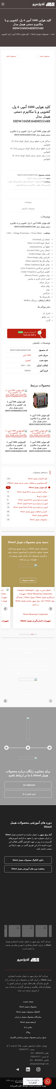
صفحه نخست (28, 1002)
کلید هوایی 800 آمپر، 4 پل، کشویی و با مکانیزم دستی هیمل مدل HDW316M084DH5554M (16, 406)
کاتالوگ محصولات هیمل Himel (28, 1012)
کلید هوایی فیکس (23, 181)
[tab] (36, 634)
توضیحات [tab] (28, 202)
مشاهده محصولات (28, 580)
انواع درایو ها (42, 496)
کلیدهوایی (19, 185)
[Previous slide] (51, 609)
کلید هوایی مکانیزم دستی (34, 185)
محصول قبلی (11, 56)
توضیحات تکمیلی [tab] (28, 209)
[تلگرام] (18, 1069)
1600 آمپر (27, 355)
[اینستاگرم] (38, 1069)
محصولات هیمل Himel (38, 519)
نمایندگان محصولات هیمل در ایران (28, 1017)
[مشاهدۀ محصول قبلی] (18, 56)
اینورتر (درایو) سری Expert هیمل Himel (33, 503)
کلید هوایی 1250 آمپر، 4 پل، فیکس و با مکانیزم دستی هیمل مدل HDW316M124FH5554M (40, 419)
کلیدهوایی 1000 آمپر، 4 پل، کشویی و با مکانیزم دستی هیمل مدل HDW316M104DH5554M (16, 446)
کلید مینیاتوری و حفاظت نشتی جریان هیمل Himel (28, 483)
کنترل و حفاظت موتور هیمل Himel (33, 512)
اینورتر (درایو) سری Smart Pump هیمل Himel (30, 507)
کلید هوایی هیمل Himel (36, 178)
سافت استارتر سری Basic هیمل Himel (32, 492)
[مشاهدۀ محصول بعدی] (38, 56)
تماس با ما (28, 1027)
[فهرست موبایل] (2, 4)
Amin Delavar (20, 1082)
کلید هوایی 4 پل (37, 181)
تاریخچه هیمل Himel (28, 1022)
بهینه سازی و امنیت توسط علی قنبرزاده (28, 1086)
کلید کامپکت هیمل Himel (37, 479)
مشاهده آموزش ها (28, 694)
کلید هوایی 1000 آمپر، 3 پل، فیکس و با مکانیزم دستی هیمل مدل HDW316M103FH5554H (40, 446)
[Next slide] (5, 609)
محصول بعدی (44, 56)
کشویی (28, 360)
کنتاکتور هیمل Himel (40, 515)
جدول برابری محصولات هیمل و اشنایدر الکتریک (28, 1037)
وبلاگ (28, 1032)
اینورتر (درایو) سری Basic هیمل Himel (33, 500)
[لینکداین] (28, 1069)
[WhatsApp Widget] (48, 1081)
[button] (28, 785)
